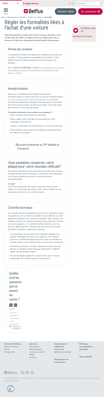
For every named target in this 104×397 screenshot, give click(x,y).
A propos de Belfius (11, 381)
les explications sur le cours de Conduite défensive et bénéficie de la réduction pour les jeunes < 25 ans (36, 70)
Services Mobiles (12, 344)
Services (33, 344)
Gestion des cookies (61, 378)
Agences (82, 378)
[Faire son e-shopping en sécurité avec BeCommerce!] (10, 388)
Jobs (96, 378)
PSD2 (32, 355)
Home (3, 17)
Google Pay (9, 352)
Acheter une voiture (34, 17)
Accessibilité (85, 357)
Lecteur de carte (37, 352)
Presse (89, 378)
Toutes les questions (16, 327)
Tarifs (35, 378)
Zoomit (32, 357)
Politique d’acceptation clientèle (86, 346)
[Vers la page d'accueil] (33, 11)
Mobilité (22, 17)
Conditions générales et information (17, 378)
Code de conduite (45, 378)
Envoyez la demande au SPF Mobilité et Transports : (38, 146)
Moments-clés (12, 17)
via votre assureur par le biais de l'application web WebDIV (33, 99)
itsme (6, 349)
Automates (59, 349)
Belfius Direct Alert (62, 352)
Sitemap (74, 378)
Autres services (11, 346)
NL (73, 3)
